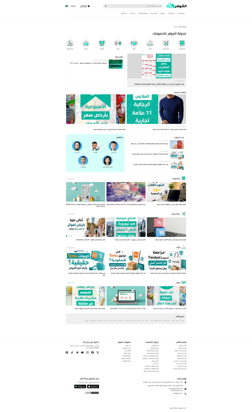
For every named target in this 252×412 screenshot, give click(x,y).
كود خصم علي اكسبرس (180, 361)
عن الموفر (124, 13)
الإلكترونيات (93, 320)
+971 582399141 (177, 394)
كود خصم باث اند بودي (180, 350)
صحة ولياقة (166, 320)
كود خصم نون (182, 345)
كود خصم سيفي (181, 353)
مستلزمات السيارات (131, 320)
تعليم (138, 320)
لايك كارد (105, 320)
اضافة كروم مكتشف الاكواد (151, 371)
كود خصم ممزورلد (181, 356)
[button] (97, 352)
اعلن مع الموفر (127, 348)
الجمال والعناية (158, 320)
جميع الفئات (171, 13)
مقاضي (87, 320)
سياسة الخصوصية (126, 358)
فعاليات (100, 320)
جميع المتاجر (181, 13)
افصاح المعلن (127, 353)
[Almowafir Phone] (185, 394)
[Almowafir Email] (185, 389)
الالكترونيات (176, 178)
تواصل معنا (154, 13)
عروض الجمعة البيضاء (153, 353)
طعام (178, 282)
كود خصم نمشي (181, 366)
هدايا (142, 320)
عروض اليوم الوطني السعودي (150, 358)
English (73, 6)
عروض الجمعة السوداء (152, 350)
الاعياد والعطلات (154, 348)
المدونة (163, 13)
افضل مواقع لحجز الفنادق (152, 368)
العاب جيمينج (112, 320)
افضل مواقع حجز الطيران (152, 366)
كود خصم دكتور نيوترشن (179, 368)
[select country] (67, 6)
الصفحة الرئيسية (182, 26)
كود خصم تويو (182, 348)
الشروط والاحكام (143, 13)
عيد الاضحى (155, 363)
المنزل (173, 320)
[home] (176, 6)
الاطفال (178, 320)
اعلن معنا (132, 13)
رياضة (182, 320)
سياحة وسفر (175, 213)
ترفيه (151, 320)
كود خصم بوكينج (181, 358)
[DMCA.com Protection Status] (82, 393)
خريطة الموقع (127, 361)
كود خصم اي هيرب (181, 363)
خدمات (147, 320)
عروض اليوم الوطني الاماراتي (151, 356)
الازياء (178, 247)
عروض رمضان (155, 361)
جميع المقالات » (70, 179)
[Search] (106, 6)
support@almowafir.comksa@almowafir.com (175, 390)
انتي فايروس (120, 320)
